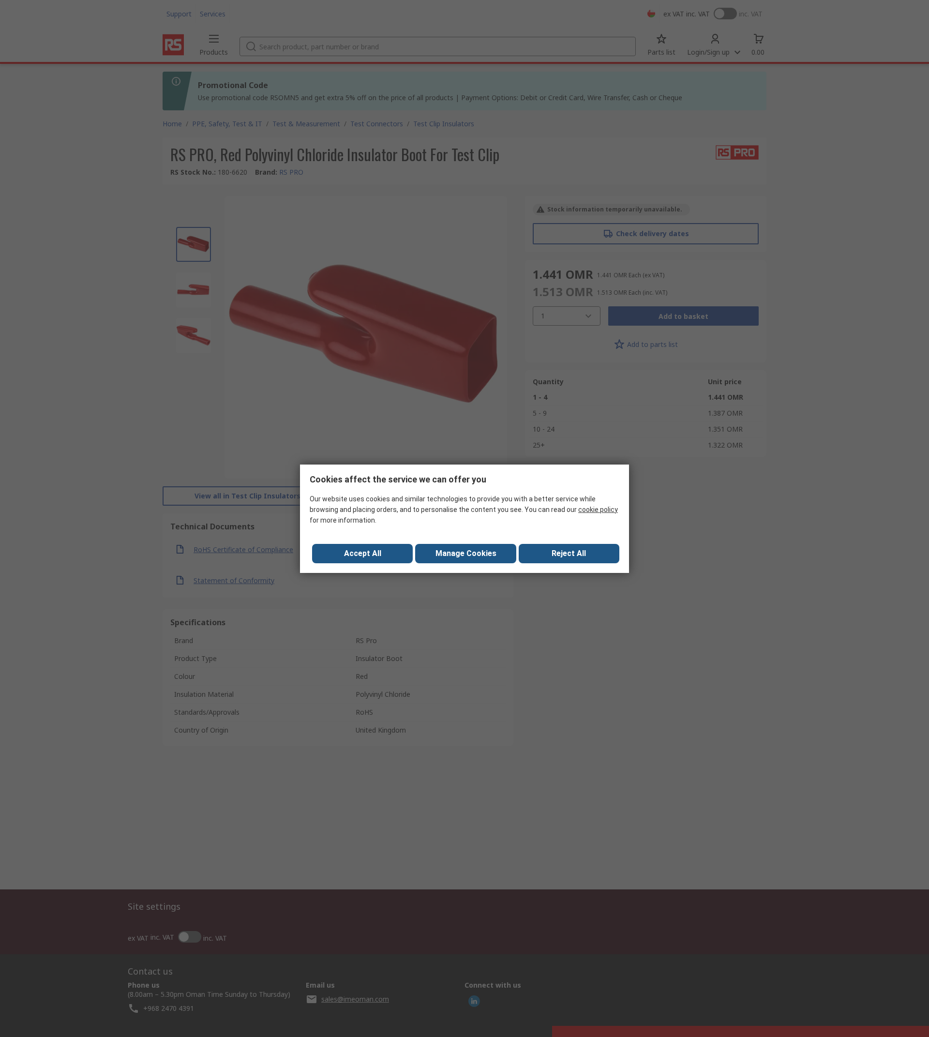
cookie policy (598, 509)
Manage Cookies (465, 553)
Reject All (569, 553)
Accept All (362, 553)
